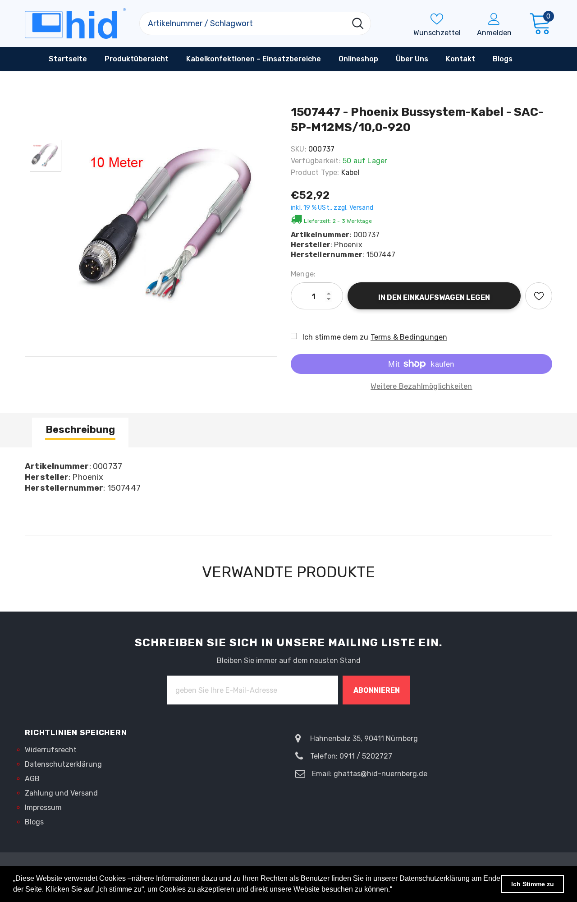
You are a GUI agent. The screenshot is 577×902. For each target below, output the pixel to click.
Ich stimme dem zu (335, 337)
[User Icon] (494, 18)
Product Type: (315, 172)
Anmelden (494, 32)
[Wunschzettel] (538, 295)
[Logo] (75, 23)
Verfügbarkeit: (316, 160)
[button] (395, 890)
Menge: (303, 274)
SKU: (299, 149)
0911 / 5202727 (365, 756)
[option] (171, 228)
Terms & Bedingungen (409, 337)
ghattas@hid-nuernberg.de (380, 773)
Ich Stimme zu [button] (532, 884)
